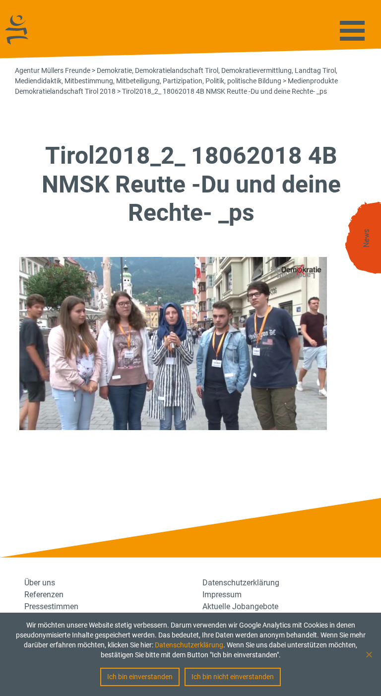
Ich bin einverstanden (140, 677)
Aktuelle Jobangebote (240, 606)
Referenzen (44, 594)
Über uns (39, 582)
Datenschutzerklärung (189, 645)
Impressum (222, 594)
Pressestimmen (51, 606)
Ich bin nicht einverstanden (232, 677)
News (367, 238)
